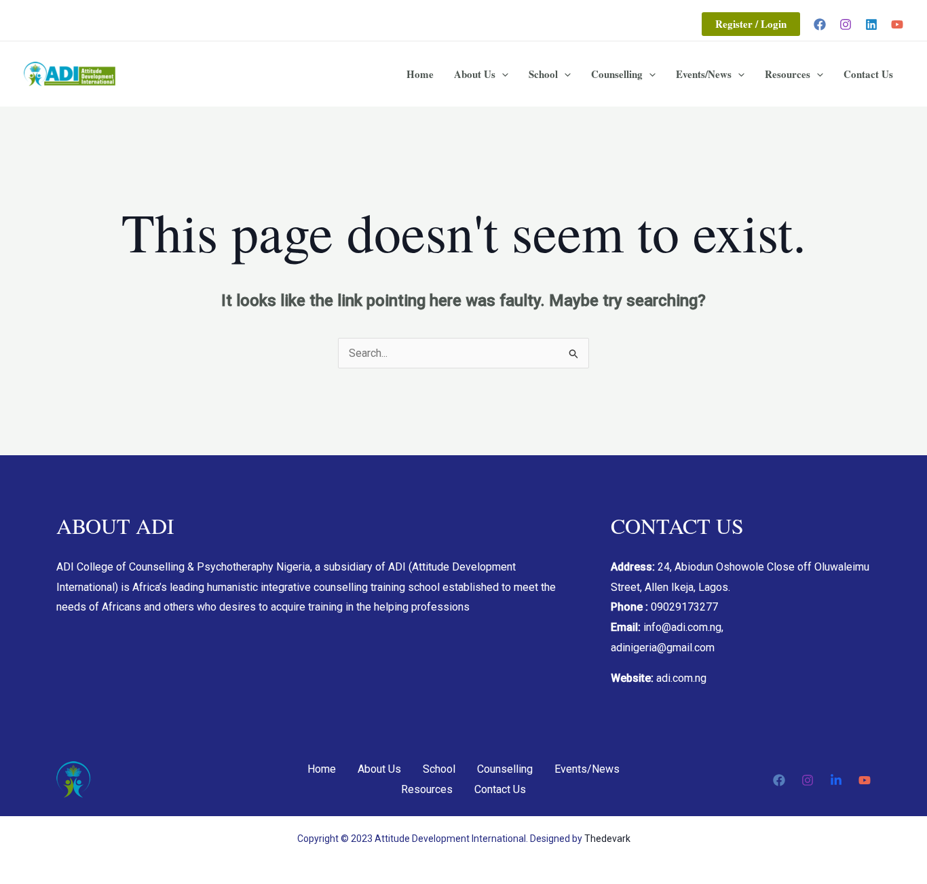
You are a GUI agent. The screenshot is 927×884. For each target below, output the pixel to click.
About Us (474, 73)
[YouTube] (897, 24)
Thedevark (607, 838)
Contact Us (868, 73)
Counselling (617, 73)
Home (420, 73)
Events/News (704, 73)
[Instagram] (845, 24)
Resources (787, 73)
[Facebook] (820, 24)
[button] (751, 24)
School (543, 73)
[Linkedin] (871, 24)
